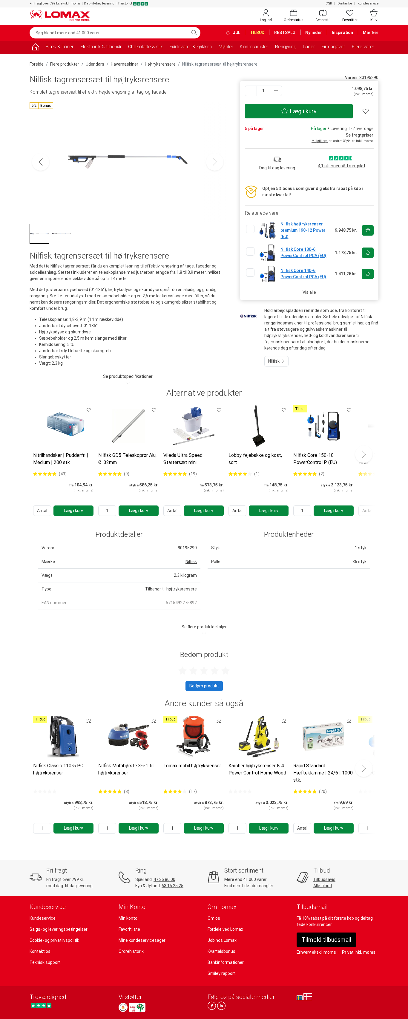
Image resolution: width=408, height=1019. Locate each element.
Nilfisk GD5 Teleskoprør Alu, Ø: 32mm (127, 458)
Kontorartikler (254, 47)
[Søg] (194, 32)
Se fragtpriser (359, 135)
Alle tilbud (322, 885)
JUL (236, 32)
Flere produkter (64, 64)
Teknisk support (45, 962)
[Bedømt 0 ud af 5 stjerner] (44, 791)
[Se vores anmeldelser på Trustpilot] (41, 1006)
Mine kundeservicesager (142, 940)
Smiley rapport (222, 973)
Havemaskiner (124, 64)
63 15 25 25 (172, 885)
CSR (329, 3)
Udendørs (95, 64)
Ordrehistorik (131, 951)
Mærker (370, 32)
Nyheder (313, 32)
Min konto (128, 918)
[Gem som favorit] (88, 410)
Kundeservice (368, 3)
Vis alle (309, 292)
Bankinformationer (226, 962)
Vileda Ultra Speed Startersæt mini (183, 458)
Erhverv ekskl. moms (316, 952)
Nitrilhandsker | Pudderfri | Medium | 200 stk (60, 458)
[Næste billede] (214, 162)
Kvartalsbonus (221, 951)
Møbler (226, 47)
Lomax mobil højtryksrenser (192, 765)
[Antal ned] (251, 91)
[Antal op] (276, 91)
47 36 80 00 (164, 879)
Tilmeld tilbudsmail (326, 939)
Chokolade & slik (145, 47)
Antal (42, 510)
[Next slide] (363, 454)
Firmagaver (333, 47)
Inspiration (342, 32)
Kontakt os (40, 951)
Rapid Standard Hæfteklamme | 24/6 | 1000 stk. (323, 773)
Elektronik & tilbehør (101, 47)
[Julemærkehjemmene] (123, 1007)
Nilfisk (274, 361)
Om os (214, 918)
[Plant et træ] (137, 1007)
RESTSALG (284, 32)
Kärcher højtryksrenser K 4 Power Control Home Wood (257, 769)
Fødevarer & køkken (190, 47)
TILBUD (257, 32)
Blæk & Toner (59, 47)
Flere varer (363, 47)
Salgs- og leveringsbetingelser (59, 929)
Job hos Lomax (222, 940)
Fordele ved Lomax (225, 929)
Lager (309, 47)
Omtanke (345, 3)
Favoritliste (129, 929)
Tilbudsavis (324, 879)
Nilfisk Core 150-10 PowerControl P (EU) (315, 458)
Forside (37, 64)
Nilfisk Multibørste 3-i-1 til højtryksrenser (126, 769)
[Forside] (35, 48)
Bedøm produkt (204, 686)
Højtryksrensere (160, 64)
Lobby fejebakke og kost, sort (255, 458)
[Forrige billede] (40, 162)
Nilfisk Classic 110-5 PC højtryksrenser (58, 769)
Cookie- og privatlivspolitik (54, 940)
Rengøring (285, 47)
